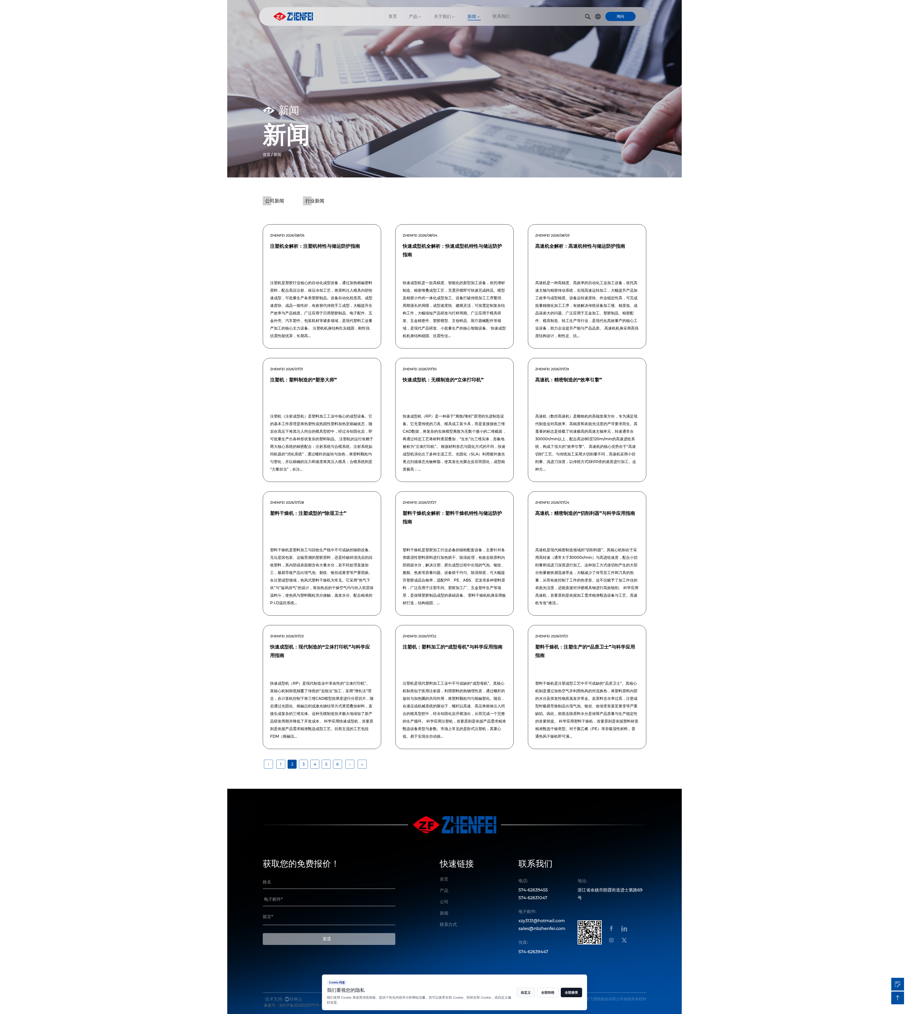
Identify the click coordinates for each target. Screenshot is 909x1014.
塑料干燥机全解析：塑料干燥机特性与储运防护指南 (452, 517)
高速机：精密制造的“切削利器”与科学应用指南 (585, 513)
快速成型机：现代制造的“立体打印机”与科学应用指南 (320, 651)
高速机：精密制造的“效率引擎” (568, 380)
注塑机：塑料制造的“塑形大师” (303, 380)
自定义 (526, 992)
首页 (392, 16)
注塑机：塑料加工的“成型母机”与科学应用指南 (453, 647)
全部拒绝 (547, 992)
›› (362, 764)
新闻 (472, 16)
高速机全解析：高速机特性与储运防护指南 (580, 246)
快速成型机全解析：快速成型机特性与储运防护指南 (452, 250)
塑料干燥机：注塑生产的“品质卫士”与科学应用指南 (585, 651)
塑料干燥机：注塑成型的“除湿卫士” (308, 513)
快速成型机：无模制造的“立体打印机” (443, 380)
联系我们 (501, 16)
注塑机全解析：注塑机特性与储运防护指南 (315, 246)
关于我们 (442, 16)
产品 (413, 16)
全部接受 (571, 992)
